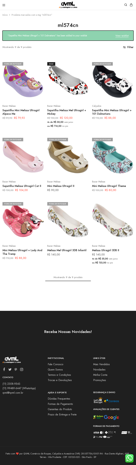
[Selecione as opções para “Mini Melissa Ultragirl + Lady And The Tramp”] (38, 203)
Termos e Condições (59, 375)
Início (5, 15)
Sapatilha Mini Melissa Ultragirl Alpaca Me (20, 112)
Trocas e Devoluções (60, 380)
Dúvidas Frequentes (59, 399)
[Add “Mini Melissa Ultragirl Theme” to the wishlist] (127, 151)
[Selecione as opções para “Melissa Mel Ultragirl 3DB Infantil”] (82, 203)
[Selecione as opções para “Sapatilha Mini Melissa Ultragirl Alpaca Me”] (38, 63)
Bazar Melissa (9, 106)
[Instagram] (22, 370)
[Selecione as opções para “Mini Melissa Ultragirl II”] (82, 139)
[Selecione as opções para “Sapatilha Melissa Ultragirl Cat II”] (38, 139)
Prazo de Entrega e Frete (62, 414)
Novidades (99, 369)
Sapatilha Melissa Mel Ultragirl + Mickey (66, 112)
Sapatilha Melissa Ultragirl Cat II (21, 186)
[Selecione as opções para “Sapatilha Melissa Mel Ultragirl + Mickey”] (82, 63)
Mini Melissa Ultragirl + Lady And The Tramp (22, 252)
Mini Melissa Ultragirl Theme (109, 186)
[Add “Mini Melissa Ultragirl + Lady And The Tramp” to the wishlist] (38, 215)
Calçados (96, 106)
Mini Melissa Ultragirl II (60, 186)
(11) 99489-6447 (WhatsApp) (19, 388)
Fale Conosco (55, 364)
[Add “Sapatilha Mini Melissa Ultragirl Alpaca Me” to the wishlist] (38, 75)
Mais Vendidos (101, 364)
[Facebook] (4, 370)
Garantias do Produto (60, 409)
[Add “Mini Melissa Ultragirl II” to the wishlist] (82, 151)
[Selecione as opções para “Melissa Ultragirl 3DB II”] (127, 203)
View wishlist (122, 36)
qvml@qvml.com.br (12, 393)
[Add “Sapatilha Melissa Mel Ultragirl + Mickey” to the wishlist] (82, 75)
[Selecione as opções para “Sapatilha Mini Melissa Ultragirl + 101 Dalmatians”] (127, 63)
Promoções (99, 380)
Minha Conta (100, 375)
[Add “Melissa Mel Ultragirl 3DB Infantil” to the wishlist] (82, 215)
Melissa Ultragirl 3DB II (105, 250)
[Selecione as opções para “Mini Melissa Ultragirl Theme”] (127, 139)
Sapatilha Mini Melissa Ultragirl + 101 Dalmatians (112, 112)
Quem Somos (55, 369)
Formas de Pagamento (60, 404)
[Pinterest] (16, 370)
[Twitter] (10, 370)
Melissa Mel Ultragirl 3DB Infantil (66, 250)
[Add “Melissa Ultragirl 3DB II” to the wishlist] (127, 215)
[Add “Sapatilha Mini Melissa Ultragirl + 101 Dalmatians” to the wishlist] (127, 75)
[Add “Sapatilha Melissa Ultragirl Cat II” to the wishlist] (38, 151)
